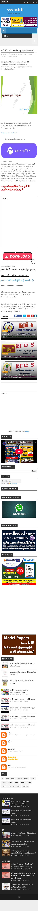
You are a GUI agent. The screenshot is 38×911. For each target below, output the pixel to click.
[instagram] (27, 2)
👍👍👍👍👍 (12, 757)
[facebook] (25, 2)
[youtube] (36, 2)
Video (18, 786)
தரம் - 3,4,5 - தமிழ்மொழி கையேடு (17, 280)
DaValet (10, 733)
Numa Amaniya (11, 749)
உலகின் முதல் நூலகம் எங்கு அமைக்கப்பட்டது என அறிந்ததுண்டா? (23, 851)
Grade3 (33, 779)
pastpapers (25, 786)
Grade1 (13, 779)
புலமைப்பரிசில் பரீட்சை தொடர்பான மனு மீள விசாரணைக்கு (22, 842)
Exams (7, 779)
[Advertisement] (19, 607)
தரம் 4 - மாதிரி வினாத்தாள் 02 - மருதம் (22, 716)
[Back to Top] (19, 897)
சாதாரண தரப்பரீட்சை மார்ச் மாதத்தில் (23, 833)
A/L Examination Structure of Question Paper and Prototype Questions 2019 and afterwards (23, 875)
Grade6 (16, 782)
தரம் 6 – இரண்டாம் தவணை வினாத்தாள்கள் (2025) (19, 691)
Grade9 (3, 786)
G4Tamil (29, 54)
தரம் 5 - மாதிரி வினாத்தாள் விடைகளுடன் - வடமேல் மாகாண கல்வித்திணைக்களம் (17, 376)
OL (14, 786)
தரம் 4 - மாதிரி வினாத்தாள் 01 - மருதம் (22, 725)
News (9, 786)
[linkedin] (30, 2)
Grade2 (26, 779)
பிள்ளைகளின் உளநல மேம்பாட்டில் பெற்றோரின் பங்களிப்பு (22, 885)
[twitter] (33, 2)
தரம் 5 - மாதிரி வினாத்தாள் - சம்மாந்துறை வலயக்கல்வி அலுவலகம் (18, 335)
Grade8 (29, 782)
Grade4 (9, 56)
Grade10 (20, 779)
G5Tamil (3, 56)
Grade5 (15, 56)
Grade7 (23, 782)
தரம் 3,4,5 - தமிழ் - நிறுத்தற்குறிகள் (18, 269)
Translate (14, 484)
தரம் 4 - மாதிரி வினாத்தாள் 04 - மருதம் (22, 699)
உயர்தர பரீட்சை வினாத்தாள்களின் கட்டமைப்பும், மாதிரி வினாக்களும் (22, 865)
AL (2, 779)
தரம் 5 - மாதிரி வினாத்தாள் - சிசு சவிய (13, 357)
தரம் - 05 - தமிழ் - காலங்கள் (14, 274)
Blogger (27, 431)
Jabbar (9, 765)
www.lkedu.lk (15, 9)
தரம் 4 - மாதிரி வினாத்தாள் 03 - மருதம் (22, 707)
